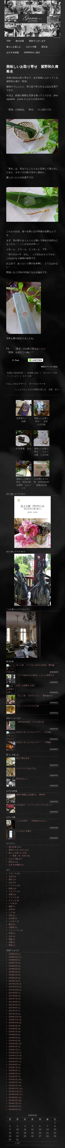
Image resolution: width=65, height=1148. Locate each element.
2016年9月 (13, 1026)
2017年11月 (14, 987)
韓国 (10, 888)
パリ (10, 912)
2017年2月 (13, 1011)
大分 (10, 936)
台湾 (10, 909)
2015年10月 (14, 1058)
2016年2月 (13, 1046)
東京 (10, 879)
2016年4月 (13, 1041)
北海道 (11, 927)
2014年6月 (13, 1106)
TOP (8, 41)
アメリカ (12, 897)
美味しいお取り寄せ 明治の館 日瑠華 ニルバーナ (24, 483)
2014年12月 (14, 1088)
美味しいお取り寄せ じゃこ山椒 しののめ (41, 451)
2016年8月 (13, 1029)
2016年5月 (13, 1038)
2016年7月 (13, 1032)
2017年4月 (13, 1008)
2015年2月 (13, 1082)
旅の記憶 (20, 41)
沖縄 (10, 942)
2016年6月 (13, 1034)
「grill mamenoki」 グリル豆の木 (30, 722)
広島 (10, 915)
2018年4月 (13, 972)
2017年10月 (14, 990)
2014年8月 (13, 1100)
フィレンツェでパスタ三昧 (27, 706)
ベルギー (12, 921)
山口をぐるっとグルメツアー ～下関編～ (34, 742)
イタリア (12, 891)
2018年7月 (13, 963)
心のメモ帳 (31, 47)
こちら (42, 348)
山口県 (11, 918)
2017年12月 (14, 984)
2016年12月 (14, 1017)
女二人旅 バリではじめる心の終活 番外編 (35, 665)
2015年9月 (13, 1062)
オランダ (12, 900)
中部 (10, 933)
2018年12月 (14, 957)
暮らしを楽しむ (13, 47)
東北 (10, 924)
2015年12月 (14, 1052)
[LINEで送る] (35, 360)
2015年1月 (13, 1085)
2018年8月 (13, 960)
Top (62, 1145)
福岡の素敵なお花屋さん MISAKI (30, 795)
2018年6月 (13, 966)
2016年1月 (13, 1050)
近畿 (29, 376)
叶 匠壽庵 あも (23, 448)
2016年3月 (13, 1043)
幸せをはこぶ (22, 779)
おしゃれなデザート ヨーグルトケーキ (27, 384)
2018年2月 (13, 978)
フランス (12, 873)
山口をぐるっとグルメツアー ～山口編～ (34, 732)
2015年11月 (14, 1055)
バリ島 (11, 903)
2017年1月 (13, 1014)
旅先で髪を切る (22, 758)
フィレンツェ (14, 930)
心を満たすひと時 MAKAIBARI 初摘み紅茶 (41, 482)
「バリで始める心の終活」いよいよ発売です (35, 675)
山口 (10, 882)
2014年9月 (13, 1097)
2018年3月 (13, 975)
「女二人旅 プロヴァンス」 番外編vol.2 (34, 696)
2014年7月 (13, 1103)
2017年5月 (13, 1005)
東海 (10, 945)
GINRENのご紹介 (32, 52)
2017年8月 (13, 996)
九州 (10, 876)
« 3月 (17, 1143)
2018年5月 (13, 969)
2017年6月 (13, 1002)
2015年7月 (13, 1067)
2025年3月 (13, 954)
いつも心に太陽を (23, 831)
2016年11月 (14, 1020)
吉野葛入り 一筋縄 (23, 420)
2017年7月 (13, 999)
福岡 (10, 906)
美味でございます (37, 41)
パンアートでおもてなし (27, 768)
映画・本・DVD (19, 856)
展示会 (44, 47)
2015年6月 (13, 1070)
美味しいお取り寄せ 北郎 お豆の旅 (41, 421)
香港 (10, 939)
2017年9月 (13, 993)
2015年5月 (13, 1073)
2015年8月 (13, 1064)
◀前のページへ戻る (49, 367)
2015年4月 (13, 1076)
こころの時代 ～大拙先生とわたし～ (32, 821)
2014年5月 (13, 1109)
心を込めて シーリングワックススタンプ (34, 805)
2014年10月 (14, 1094)
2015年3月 (13, 1079)
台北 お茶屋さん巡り (25, 685)
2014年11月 (14, 1091)
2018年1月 (13, 981)
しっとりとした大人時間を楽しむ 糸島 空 (36, 389)
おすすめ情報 (12, 52)
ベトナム (12, 885)
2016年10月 (14, 1023)
